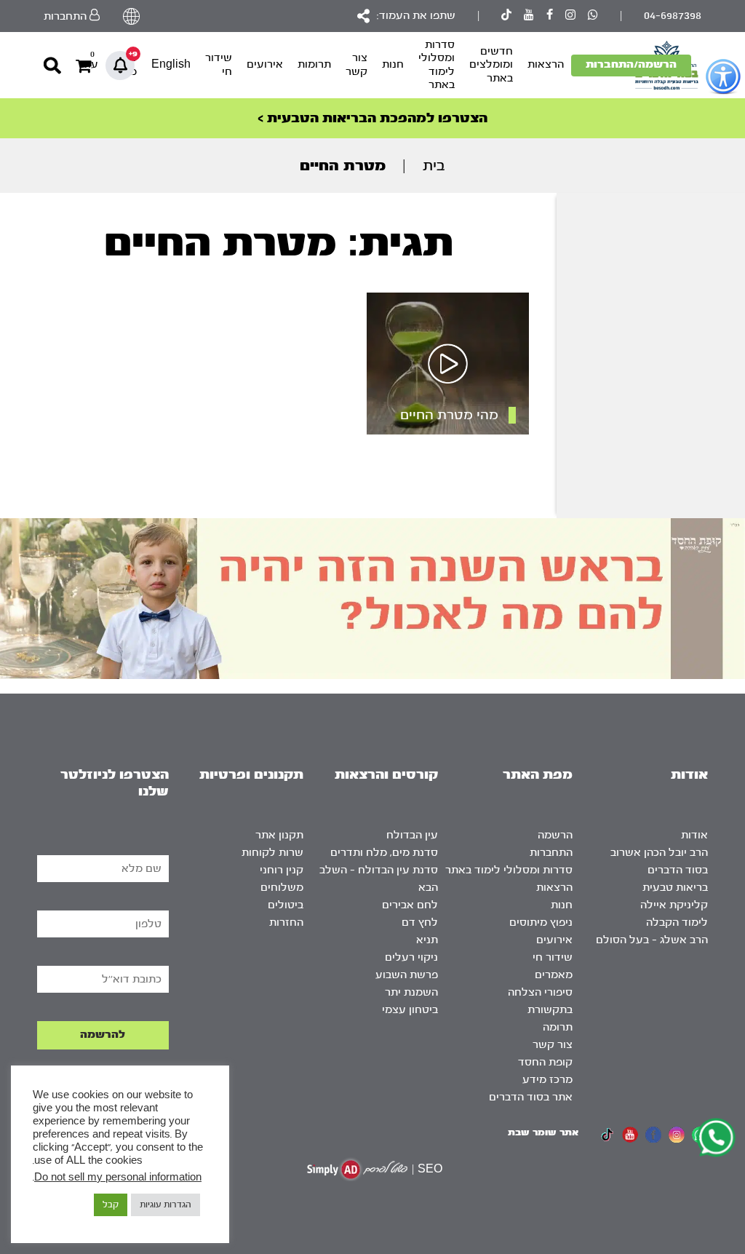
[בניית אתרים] (357, 1169)
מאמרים (554, 975)
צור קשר (356, 64)
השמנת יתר (411, 992)
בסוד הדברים (678, 870)
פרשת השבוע (406, 975)
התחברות (551, 852)
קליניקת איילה (674, 905)
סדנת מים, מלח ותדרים (384, 852)
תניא (427, 940)
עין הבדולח (412, 835)
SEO (430, 1169)
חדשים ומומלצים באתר (491, 64)
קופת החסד (545, 1062)
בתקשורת (550, 1010)
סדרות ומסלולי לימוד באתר (436, 65)
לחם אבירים (410, 905)
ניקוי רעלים (411, 957)
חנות (393, 64)
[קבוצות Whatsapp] (593, 16)
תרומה (558, 1027)
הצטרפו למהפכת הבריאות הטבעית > (372, 118)
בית (434, 165)
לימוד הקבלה (677, 922)
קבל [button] (111, 1204)
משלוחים (281, 887)
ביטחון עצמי (410, 1010)
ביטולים (285, 905)
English (171, 64)
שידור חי (218, 64)
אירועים (265, 64)
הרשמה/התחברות (631, 64)
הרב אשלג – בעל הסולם (652, 940)
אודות (694, 835)
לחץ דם (420, 922)
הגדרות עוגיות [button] (165, 1204)
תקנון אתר (279, 835)
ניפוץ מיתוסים (541, 922)
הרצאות (545, 64)
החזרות (286, 922)
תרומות (314, 64)
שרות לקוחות (272, 852)
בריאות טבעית (675, 887)
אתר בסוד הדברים (531, 1097)
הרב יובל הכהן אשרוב (659, 852)
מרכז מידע (547, 1080)
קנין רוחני (281, 870)
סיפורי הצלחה (540, 992)
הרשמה (555, 835)
